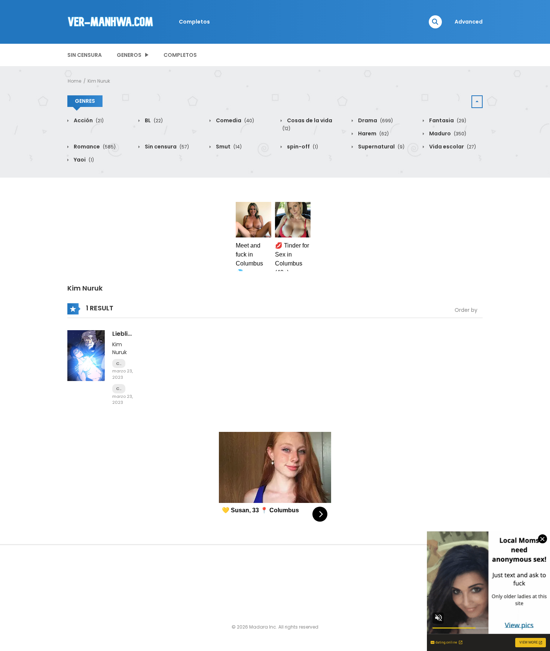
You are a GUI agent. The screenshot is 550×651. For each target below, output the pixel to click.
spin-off (302, 146)
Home (74, 81)
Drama (375, 120)
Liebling (123, 333)
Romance (94, 146)
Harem (373, 133)
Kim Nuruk (99, 81)
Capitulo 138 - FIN (119, 363)
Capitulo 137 (119, 389)
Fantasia (447, 120)
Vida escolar (452, 146)
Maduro (447, 133)
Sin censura (84, 55)
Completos (194, 21)
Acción (88, 120)
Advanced (469, 21)
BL (153, 120)
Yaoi (83, 159)
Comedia (234, 120)
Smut (228, 146)
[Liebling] (86, 355)
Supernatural (380, 146)
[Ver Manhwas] (110, 21)
